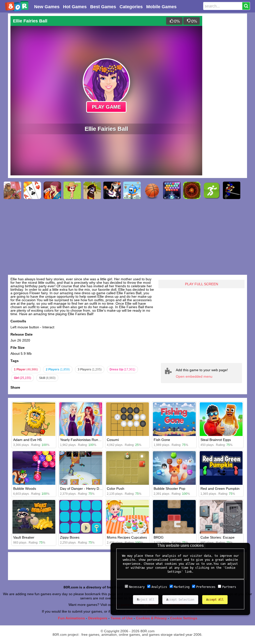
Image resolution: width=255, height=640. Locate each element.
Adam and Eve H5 (27, 440)
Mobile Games (161, 6)
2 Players (58, 369)
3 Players (90, 369)
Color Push (115, 489)
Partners (229, 587)
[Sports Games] (211, 190)
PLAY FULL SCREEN (201, 284)
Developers (97, 618)
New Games (47, 6)
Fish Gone (162, 440)
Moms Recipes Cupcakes (127, 537)
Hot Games (75, 6)
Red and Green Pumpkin (220, 489)
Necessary (137, 587)
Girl (22, 378)
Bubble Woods (24, 489)
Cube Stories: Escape (217, 537)
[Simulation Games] (72, 190)
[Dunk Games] (112, 190)
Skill (47, 378)
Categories (131, 6)
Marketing (182, 587)
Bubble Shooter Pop (169, 489)
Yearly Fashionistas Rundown (83, 440)
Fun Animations (71, 618)
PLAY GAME (106, 107)
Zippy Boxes (69, 537)
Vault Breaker (23, 537)
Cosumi (113, 440)
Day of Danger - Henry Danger (84, 489)
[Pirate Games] (92, 190)
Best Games (103, 6)
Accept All (215, 599)
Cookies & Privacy (151, 618)
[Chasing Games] (191, 190)
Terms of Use (122, 618)
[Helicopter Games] (132, 190)
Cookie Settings (183, 618)
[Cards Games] (32, 190)
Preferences (205, 587)
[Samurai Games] (231, 190)
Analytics (159, 587)
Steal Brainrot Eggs (215, 440)
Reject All (145, 599)
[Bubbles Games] (172, 190)
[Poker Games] (52, 190)
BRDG (159, 537)
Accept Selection (180, 599)
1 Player (26, 369)
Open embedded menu (194, 376)
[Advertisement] (225, 90)
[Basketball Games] (152, 190)
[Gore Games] (12, 190)
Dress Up (122, 369)
